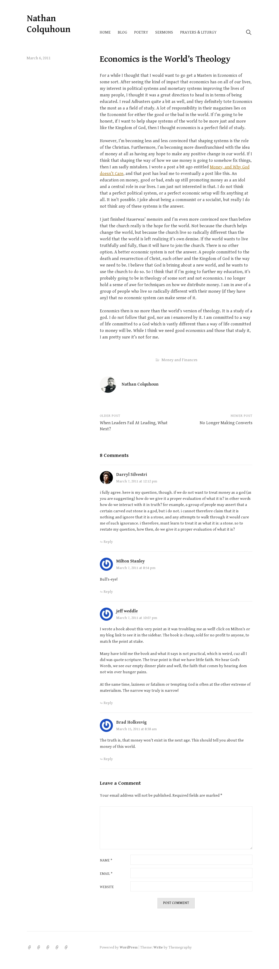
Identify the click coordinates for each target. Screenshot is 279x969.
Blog (122, 32)
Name (106, 860)
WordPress (129, 947)
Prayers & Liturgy (198, 32)
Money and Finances (179, 360)
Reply (108, 542)
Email (106, 874)
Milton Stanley (130, 561)
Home (105, 32)
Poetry (141, 32)
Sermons (164, 32)
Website (107, 887)
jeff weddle (127, 611)
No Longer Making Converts (226, 423)
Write (158, 947)
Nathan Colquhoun (49, 24)
